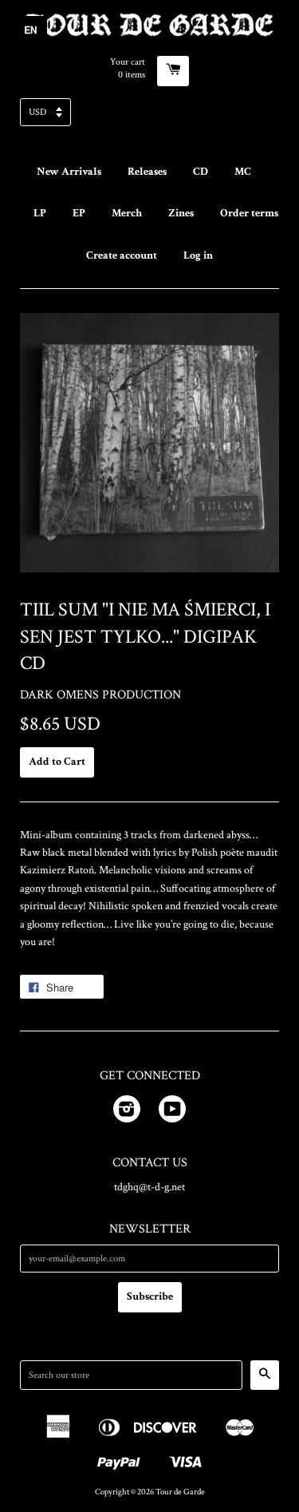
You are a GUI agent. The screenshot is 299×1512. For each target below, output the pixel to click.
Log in (198, 255)
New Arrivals (69, 171)
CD (200, 171)
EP (79, 213)
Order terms (249, 213)
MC (242, 171)
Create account (121, 255)
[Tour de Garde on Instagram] (126, 1112)
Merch (127, 213)
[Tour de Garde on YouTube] (172, 1112)
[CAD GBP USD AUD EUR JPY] (149, 117)
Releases (147, 171)
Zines (181, 213)
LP (39, 213)
